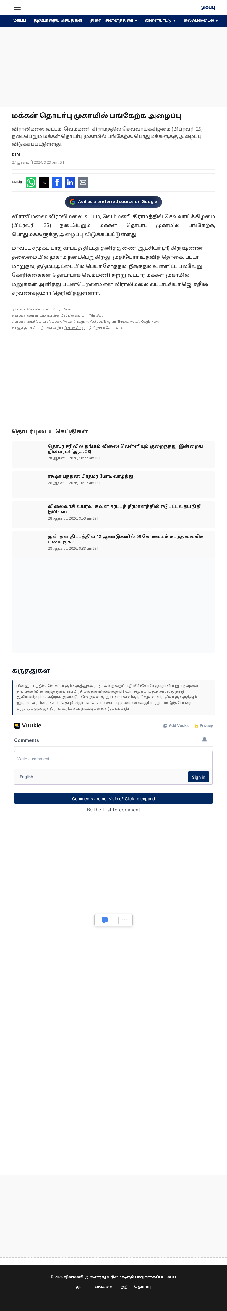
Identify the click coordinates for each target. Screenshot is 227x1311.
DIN (16, 154)
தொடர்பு (142, 1287)
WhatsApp (96, 316)
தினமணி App (74, 328)
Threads (123, 322)
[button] (17, 7)
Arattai (134, 322)
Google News (150, 322)
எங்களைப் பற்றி (112, 1287)
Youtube (96, 322)
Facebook (55, 322)
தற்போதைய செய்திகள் (58, 21)
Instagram (81, 322)
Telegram (110, 322)
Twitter (68, 322)
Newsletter (71, 310)
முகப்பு (207, 7)
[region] (113, 67)
